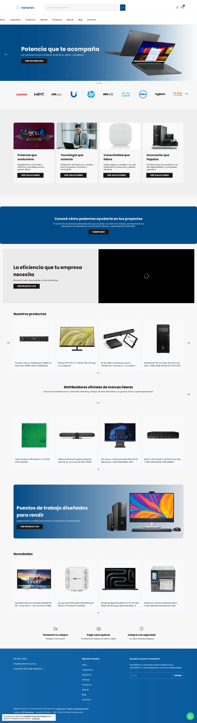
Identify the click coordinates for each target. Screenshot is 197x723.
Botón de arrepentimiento (78, 709)
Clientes (44, 19)
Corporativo (15, 19)
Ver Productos (26, 286)
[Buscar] (122, 7)
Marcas (70, 19)
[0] (182, 7)
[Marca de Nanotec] (22, 94)
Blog (80, 19)
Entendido (36, 719)
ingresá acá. (61, 709)
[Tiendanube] (24, 713)
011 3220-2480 (20, 658)
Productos (57, 19)
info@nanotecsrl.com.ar (25, 663)
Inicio (2, 19)
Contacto (91, 19)
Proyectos (30, 19)
